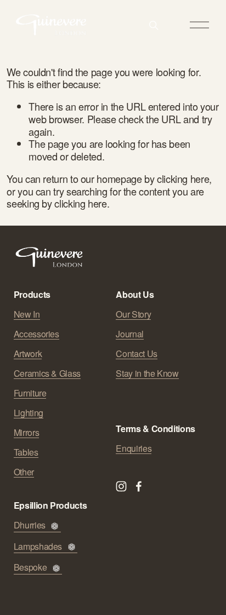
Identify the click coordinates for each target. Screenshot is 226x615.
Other (24, 472)
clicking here (183, 178)
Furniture (30, 393)
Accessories (36, 334)
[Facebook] (138, 486)
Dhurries (30, 525)
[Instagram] (121, 486)
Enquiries (133, 448)
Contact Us (136, 353)
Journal (129, 334)
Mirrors (26, 432)
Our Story (133, 314)
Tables (26, 452)
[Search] (153, 25)
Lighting (28, 412)
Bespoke (30, 567)
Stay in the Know (147, 373)
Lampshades (38, 547)
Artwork (28, 353)
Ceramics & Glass (47, 373)
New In (27, 314)
